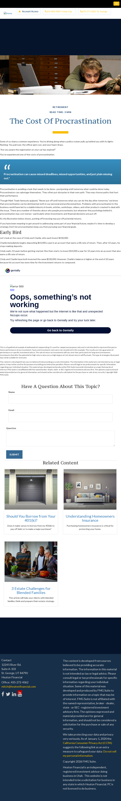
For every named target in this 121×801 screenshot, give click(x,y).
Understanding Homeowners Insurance (90, 518)
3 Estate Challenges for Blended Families (31, 590)
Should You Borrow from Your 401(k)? (31, 518)
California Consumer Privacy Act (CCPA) (87, 743)
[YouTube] (19, 692)
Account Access (30, 11)
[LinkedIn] (14, 692)
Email (11, 410)
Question (11, 428)
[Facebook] (2, 692)
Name (12, 392)
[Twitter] (8, 692)
